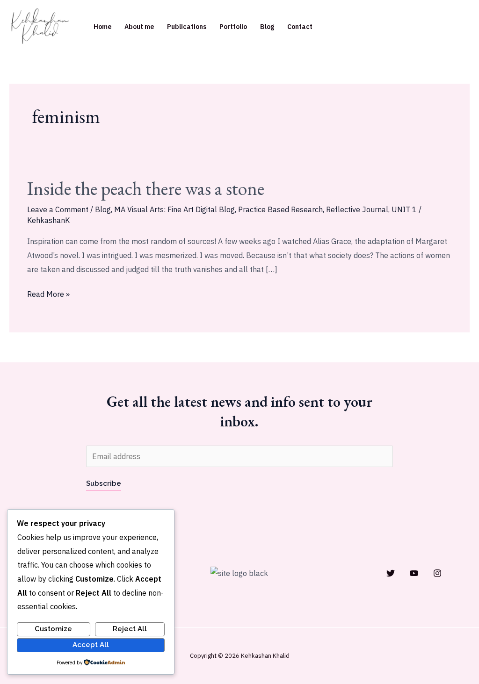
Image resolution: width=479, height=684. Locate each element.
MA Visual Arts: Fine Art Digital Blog (174, 209)
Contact (299, 26)
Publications (186, 26)
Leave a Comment (57, 209)
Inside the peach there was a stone (145, 188)
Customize (53, 629)
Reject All (130, 629)
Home (102, 26)
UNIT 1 (404, 209)
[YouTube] (414, 573)
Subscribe (103, 483)
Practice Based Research (280, 209)
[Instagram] (437, 573)
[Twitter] (390, 573)
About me (139, 26)
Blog (267, 26)
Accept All (91, 645)
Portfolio (233, 26)
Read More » (48, 293)
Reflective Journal (357, 209)
